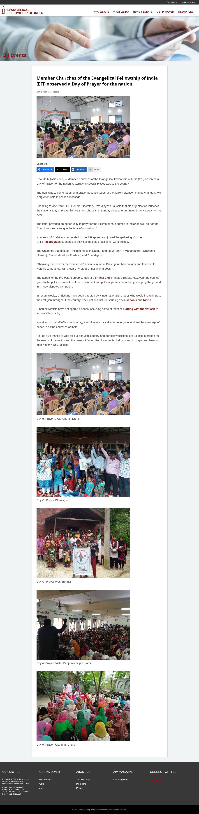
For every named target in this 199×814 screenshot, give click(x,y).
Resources (185, 11)
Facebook (50, 241)
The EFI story (83, 779)
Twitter (156, 780)
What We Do (121, 11)
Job (41, 788)
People (79, 788)
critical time (103, 277)
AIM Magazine (188, 2)
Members (81, 783)
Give (41, 783)
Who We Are (101, 11)
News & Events (142, 11)
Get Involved (165, 11)
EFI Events (14, 55)
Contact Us (172, 2)
